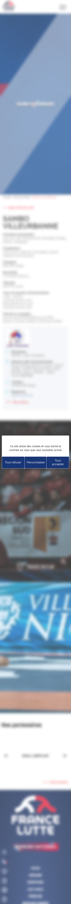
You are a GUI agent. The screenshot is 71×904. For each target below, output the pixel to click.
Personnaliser (36, 462)
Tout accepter (58, 462)
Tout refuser (13, 462)
